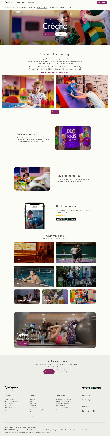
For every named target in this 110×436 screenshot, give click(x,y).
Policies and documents (62, 410)
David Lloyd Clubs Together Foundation (40, 410)
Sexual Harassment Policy (62, 407)
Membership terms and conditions (64, 399)
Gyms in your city (8, 410)
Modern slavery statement (62, 403)
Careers (32, 414)
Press (31, 401)
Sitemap (58, 412)
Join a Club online (8, 403)
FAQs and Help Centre (10, 407)
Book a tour (7, 405)
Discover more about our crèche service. (55, 72)
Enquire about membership (11, 401)
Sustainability (33, 405)
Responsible (33, 407)
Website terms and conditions (63, 401)
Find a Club (33, 403)
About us (32, 399)
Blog (31, 412)
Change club (31, 2)
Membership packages (10, 399)
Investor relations (60, 405)
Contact (32, 416)
